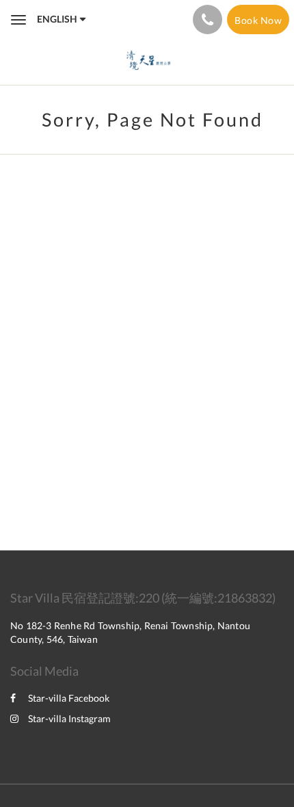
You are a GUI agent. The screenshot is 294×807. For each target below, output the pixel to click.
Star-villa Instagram (69, 718)
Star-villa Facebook (68, 698)
